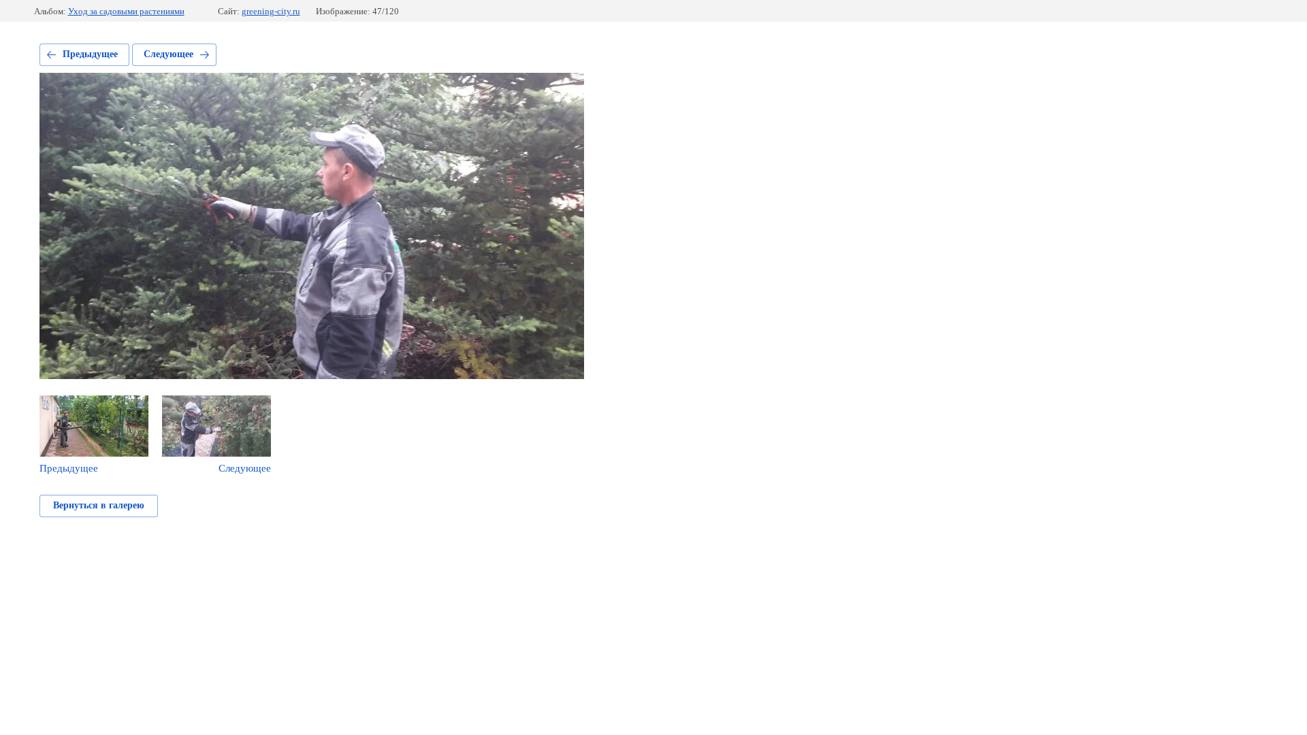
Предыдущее (90, 54)
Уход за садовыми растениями (126, 11)
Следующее (168, 54)
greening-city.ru (271, 11)
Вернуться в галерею (98, 505)
